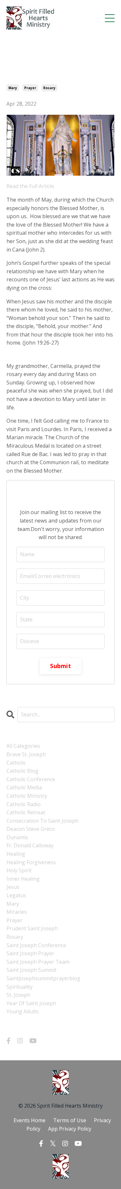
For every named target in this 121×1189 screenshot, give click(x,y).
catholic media (24, 787)
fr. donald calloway (30, 845)
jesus (12, 886)
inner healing (23, 878)
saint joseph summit (31, 969)
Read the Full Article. (30, 186)
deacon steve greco (30, 828)
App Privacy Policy (69, 1128)
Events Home (29, 1120)
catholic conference (30, 779)
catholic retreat (25, 812)
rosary (49, 88)
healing (15, 853)
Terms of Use (69, 1120)
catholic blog (22, 770)
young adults (22, 1011)
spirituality (19, 986)
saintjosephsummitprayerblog (43, 978)
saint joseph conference (36, 945)
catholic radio (23, 804)
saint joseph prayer (30, 953)
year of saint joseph (31, 1003)
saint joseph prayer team (37, 961)
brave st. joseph (26, 754)
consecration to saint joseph (42, 820)
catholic (16, 762)
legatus (16, 895)
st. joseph (18, 994)
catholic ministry (26, 795)
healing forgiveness (31, 862)
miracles (16, 911)
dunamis (17, 837)
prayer (30, 88)
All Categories (23, 745)
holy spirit (19, 870)
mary (12, 88)
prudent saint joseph (32, 928)
